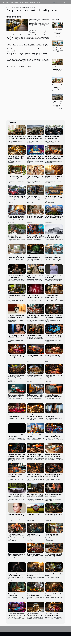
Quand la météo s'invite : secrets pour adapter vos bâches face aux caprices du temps (58, 104)
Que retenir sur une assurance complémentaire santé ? (35, 615)
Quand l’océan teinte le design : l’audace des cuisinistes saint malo (58, 49)
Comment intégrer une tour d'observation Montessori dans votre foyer (35, 217)
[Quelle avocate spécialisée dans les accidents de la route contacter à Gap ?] (54, 229)
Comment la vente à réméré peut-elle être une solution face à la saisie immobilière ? (54, 257)
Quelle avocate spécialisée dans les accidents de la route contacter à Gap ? (53, 237)
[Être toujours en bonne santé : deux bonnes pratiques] (35, 587)
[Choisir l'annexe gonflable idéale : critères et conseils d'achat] (17, 209)
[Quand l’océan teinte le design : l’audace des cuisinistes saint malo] (57, 43)
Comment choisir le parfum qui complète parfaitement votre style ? (35, 178)
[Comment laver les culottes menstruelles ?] (17, 428)
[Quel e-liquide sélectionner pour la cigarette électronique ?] (54, 487)
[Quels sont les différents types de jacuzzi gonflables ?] (17, 487)
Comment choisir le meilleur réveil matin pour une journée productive (16, 317)
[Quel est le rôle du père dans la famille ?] (54, 587)
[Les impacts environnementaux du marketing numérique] (35, 249)
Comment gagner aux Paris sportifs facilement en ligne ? (16, 455)
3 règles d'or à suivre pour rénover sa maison (34, 376)
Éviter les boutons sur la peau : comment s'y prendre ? (16, 516)
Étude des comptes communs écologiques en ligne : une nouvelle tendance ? (34, 298)
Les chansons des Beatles (34, 335)
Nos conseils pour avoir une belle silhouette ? (53, 276)
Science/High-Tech (30, 2)
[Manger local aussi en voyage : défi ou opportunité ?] (57, 80)
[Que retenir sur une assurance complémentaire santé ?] (35, 607)
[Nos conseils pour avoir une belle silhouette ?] (54, 269)
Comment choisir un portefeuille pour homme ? (53, 396)
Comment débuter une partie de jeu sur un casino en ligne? (35, 555)
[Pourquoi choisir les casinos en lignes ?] (54, 368)
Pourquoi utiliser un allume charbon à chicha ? (35, 356)
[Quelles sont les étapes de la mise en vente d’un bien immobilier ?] (54, 507)
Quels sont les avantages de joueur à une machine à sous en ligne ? (16, 615)
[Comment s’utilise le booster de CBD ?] (17, 289)
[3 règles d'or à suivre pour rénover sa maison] (35, 368)
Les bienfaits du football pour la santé (34, 515)
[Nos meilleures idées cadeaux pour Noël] (54, 289)
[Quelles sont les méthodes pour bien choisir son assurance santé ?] (17, 388)
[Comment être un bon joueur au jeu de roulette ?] (17, 348)
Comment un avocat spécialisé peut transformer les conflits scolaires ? (35, 197)
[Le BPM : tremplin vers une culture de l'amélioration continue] (57, 25)
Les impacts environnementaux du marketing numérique (33, 257)
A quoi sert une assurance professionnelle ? (16, 594)
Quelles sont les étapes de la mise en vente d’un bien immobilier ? (53, 516)
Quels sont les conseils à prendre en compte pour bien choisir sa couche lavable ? (52, 457)
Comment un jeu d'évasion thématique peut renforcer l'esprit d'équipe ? (35, 158)
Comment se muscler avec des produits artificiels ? (16, 276)
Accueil (7, 7)
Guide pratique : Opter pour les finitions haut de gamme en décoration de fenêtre (53, 178)
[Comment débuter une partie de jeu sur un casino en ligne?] (35, 547)
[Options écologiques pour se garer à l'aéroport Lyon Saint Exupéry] (17, 189)
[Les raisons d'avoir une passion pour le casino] (54, 607)
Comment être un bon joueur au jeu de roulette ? (16, 356)
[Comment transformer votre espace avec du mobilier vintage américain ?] (54, 149)
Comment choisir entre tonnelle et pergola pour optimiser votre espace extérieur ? (15, 179)
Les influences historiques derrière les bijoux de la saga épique (16, 158)
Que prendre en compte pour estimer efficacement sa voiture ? (35, 456)
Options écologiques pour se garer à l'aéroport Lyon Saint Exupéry (16, 197)
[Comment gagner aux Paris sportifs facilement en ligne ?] (17, 448)
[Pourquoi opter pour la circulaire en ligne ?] (17, 467)
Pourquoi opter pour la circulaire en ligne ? (15, 475)
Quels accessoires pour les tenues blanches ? (35, 276)
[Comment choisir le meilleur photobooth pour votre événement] (35, 229)
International (14, 2)
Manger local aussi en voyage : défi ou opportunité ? (57, 86)
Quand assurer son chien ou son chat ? (35, 574)
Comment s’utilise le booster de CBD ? (16, 296)
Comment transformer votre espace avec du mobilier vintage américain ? (54, 158)
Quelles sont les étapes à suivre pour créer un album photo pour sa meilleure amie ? (35, 477)
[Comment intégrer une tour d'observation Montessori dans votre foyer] (35, 209)
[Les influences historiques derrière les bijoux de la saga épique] (17, 149)
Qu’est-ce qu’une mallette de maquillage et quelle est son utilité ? (53, 555)
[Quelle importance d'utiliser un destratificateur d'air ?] (35, 388)
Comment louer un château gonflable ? (35, 435)
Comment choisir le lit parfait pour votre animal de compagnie (53, 197)
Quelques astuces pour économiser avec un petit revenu (53, 356)
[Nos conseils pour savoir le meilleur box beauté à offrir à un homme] (35, 487)
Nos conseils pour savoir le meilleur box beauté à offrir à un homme (35, 496)
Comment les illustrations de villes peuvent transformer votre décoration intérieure (54, 217)
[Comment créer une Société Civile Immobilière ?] (35, 308)
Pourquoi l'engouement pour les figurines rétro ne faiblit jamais (57, 68)
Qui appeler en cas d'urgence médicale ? (33, 535)
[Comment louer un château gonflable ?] (35, 428)
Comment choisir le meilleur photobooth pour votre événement (35, 237)
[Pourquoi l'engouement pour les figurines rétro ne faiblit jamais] (57, 62)
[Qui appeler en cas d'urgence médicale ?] (35, 527)
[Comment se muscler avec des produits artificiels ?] (17, 269)
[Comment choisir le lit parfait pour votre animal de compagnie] (54, 189)
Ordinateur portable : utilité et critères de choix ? (53, 475)
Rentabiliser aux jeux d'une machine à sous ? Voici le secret (53, 436)
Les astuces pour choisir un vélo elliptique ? (53, 415)
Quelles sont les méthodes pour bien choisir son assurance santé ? (16, 396)
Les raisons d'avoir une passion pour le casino (52, 614)
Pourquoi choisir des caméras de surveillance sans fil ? (52, 535)
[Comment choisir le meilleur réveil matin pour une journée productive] (17, 308)
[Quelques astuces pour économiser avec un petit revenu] (54, 348)
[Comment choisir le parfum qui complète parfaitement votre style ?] (35, 169)
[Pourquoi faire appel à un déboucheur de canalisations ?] (54, 328)
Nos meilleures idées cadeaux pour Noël (51, 296)
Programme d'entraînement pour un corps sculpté (16, 574)
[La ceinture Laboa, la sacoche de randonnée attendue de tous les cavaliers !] (17, 229)
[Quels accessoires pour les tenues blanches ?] (35, 269)
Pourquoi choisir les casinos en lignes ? (53, 376)
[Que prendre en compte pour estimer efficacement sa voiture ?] (35, 448)
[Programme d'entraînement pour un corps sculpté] (17, 567)
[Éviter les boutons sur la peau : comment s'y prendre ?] (17, 507)
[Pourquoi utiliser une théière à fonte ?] (54, 567)
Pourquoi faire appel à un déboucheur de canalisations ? (54, 337)
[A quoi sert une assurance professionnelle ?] (17, 587)
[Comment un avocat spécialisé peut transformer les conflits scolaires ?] (35, 189)
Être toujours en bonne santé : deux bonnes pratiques (34, 595)
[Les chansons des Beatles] (35, 328)
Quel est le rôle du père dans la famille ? (54, 594)
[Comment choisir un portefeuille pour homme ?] (54, 388)
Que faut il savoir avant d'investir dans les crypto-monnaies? (34, 416)
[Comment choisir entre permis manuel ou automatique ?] (54, 129)
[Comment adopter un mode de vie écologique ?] (17, 368)
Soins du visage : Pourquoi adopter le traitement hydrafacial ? (16, 337)
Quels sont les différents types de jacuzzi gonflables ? (16, 495)
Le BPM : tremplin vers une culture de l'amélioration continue (58, 31)
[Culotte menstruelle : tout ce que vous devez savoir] (17, 547)
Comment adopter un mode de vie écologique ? (16, 376)
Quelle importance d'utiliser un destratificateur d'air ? (35, 396)
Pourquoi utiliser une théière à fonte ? (54, 574)
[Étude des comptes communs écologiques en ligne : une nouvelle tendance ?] (35, 289)
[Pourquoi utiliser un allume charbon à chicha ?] (35, 348)
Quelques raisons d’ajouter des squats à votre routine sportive (53, 317)
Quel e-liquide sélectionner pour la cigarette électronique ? (53, 496)
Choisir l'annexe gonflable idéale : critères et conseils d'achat (16, 217)
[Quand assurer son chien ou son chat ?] (35, 567)
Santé (21, 2)
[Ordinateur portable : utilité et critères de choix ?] (54, 467)
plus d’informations (14, 36)
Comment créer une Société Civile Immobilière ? (35, 316)
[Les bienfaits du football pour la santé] (35, 507)
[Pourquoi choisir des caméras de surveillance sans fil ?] (54, 527)
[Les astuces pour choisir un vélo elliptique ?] (54, 408)
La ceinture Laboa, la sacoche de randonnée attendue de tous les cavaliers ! (15, 238)
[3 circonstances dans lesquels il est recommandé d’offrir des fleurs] (17, 527)
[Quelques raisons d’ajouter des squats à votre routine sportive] (54, 308)
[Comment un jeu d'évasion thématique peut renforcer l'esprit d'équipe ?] (35, 149)
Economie (5, 2)
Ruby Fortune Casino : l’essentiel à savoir (15, 415)
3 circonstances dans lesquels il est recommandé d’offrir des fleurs (16, 535)
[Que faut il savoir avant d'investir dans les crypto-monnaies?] (35, 408)
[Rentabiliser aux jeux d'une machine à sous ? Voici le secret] (54, 428)
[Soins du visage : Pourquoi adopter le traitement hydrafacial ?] (17, 328)
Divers (38, 2)
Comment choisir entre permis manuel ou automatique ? (52, 138)
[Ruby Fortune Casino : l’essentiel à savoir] (17, 408)
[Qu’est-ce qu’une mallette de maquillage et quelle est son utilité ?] (54, 547)
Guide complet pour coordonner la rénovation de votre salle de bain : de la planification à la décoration (17, 258)
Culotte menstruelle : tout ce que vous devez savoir (16, 555)
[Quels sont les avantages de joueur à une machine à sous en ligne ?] (17, 607)
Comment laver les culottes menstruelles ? (16, 435)
